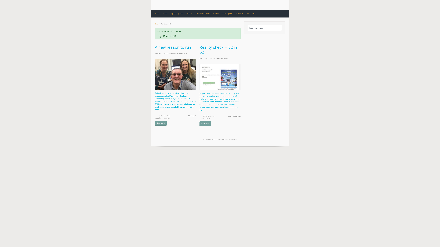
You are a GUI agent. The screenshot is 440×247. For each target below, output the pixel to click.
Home (156, 24)
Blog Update (162, 118)
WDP (168, 118)
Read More (161, 123)
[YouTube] (279, 4)
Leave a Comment (234, 116)
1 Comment (192, 116)
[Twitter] (271, 4)
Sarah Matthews (181, 54)
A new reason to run (173, 47)
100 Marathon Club (164, 116)
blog (156, 118)
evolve (205, 139)
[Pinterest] (283, 4)
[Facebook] (267, 4)
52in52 (201, 118)
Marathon (207, 118)
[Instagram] (275, 4)
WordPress (233, 139)
